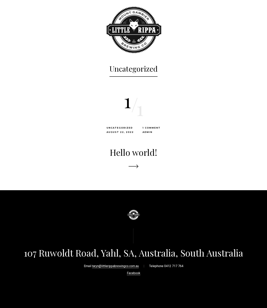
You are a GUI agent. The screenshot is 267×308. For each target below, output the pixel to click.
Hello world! (133, 152)
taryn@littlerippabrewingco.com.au (115, 266)
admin (147, 132)
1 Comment (151, 127)
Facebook (133, 273)
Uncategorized (120, 127)
